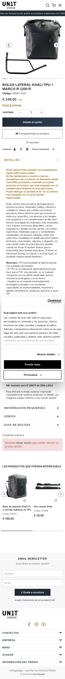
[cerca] (48, 5)
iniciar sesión (24, 442)
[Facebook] (28, 625)
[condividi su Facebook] (21, 149)
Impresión (33, 142)
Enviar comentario (41, 149)
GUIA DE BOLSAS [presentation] (17, 424)
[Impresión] (24, 500)
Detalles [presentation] (12, 159)
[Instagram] (35, 625)
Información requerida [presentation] (24, 408)
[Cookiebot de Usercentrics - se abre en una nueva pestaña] (47, 301)
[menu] (60, 5)
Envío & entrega (11, 105)
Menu (6, 647)
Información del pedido (20, 662)
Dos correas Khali (43, 506)
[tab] (32, 160)
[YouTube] (43, 625)
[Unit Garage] (10, 5)
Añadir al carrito (32, 122)
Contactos (10, 633)
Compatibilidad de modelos (34, 133)
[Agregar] (20, 112)
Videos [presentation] (10, 416)
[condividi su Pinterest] (27, 149)
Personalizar (31, 374)
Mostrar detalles (46, 354)
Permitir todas (32, 364)
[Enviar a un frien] (14, 149)
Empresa (8, 640)
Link (52, 600)
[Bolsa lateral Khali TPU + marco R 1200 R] (32, 47)
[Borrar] (42, 112)
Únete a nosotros (33, 592)
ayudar (7, 654)
